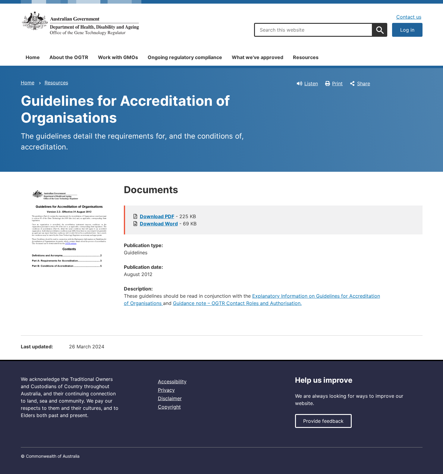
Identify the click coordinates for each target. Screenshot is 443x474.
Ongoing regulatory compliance (185, 57)
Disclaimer (170, 398)
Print (337, 83)
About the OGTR (68, 57)
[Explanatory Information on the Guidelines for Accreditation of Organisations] (162, 303)
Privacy (166, 390)
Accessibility (172, 381)
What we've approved (257, 57)
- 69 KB (168, 224)
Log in (407, 30)
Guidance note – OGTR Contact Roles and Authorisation (236, 303)
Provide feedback (323, 421)
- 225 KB (168, 216)
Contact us (408, 17)
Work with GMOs (118, 57)
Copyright (169, 407)
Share (363, 83)
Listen (311, 83)
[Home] (81, 23)
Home (33, 57)
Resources (306, 57)
